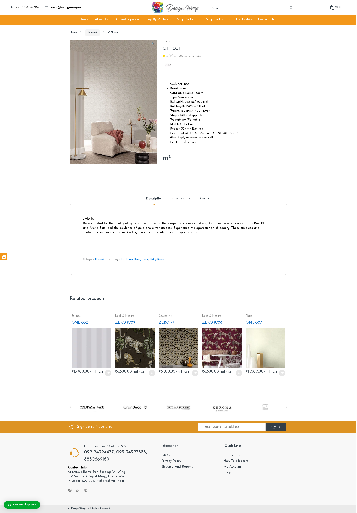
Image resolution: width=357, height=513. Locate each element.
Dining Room (141, 259)
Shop (227, 472)
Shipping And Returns (177, 467)
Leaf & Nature (124, 315)
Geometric (165, 315)
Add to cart (108, 373)
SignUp (275, 427)
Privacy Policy (171, 461)
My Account (232, 467)
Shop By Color (187, 19)
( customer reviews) (191, 56)
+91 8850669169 (28, 7)
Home (84, 19)
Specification (180, 198)
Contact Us (266, 19)
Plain (249, 315)
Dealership (244, 19)
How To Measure (236, 461)
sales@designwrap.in (65, 7)
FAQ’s (165, 455)
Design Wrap (78, 508)
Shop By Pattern (156, 19)
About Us (102, 19)
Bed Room (127, 259)
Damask (92, 32)
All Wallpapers (125, 19)
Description (154, 198)
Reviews (205, 198)
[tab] (154, 200)
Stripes (76, 315)
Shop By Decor (217, 19)
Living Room (157, 259)
